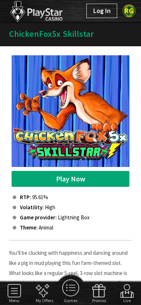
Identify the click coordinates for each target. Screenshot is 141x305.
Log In (102, 11)
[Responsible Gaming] (129, 10)
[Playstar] (28, 10)
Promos (99, 300)
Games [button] (70, 300)
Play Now (70, 178)
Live (127, 300)
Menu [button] (14, 300)
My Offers (42, 300)
